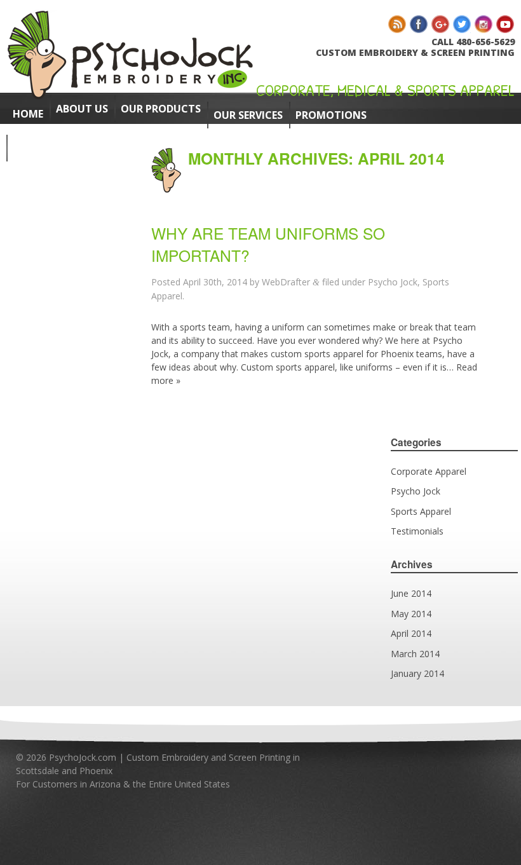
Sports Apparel (421, 511)
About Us (82, 109)
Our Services (248, 115)
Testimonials (417, 531)
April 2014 (411, 633)
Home (28, 114)
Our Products (161, 109)
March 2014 (415, 654)
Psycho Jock (392, 282)
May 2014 (411, 614)
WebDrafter (286, 282)
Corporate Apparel (428, 471)
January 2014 (417, 673)
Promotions (331, 115)
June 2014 (411, 593)
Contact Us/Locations (79, 148)
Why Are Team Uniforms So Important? (268, 244)
